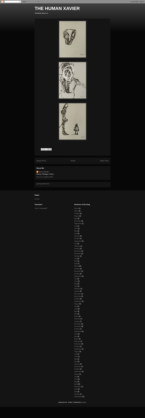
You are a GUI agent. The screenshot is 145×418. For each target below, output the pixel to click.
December (77, 221)
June (75, 228)
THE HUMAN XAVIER (57, 8)
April (75, 218)
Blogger (83, 402)
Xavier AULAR (44, 172)
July (75, 226)
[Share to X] (46, 149)
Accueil (37, 199)
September (77, 223)
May (75, 231)
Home (73, 161)
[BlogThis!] (44, 149)
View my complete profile (44, 177)
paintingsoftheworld (42, 184)
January (76, 236)
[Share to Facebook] (48, 149)
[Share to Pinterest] (50, 149)
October (76, 213)
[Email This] (42, 149)
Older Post (104, 161)
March (76, 208)
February (77, 246)
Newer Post (41, 161)
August (76, 216)
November (77, 253)
